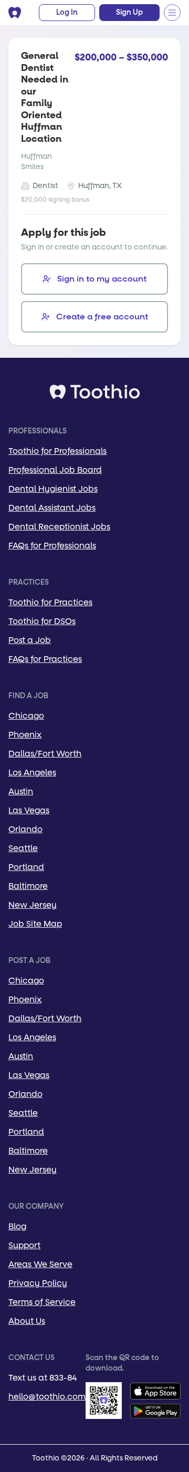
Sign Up (129, 12)
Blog (17, 1226)
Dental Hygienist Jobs (53, 488)
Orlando (25, 829)
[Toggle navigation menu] (172, 12)
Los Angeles (32, 772)
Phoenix (24, 734)
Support (24, 1245)
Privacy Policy (37, 1283)
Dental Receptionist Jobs (59, 526)
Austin (20, 791)
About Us (26, 1320)
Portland (26, 867)
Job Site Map (35, 923)
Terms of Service (42, 1302)
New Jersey (32, 904)
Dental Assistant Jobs (52, 507)
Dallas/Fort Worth (44, 753)
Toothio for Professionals (57, 451)
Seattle (23, 848)
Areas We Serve (40, 1264)
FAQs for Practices (45, 659)
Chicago (26, 715)
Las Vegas (28, 810)
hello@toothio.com (47, 1396)
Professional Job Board (55, 469)
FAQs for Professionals (52, 545)
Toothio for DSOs (42, 621)
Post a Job (29, 640)
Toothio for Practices (50, 602)
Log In (67, 12)
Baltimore (28, 886)
